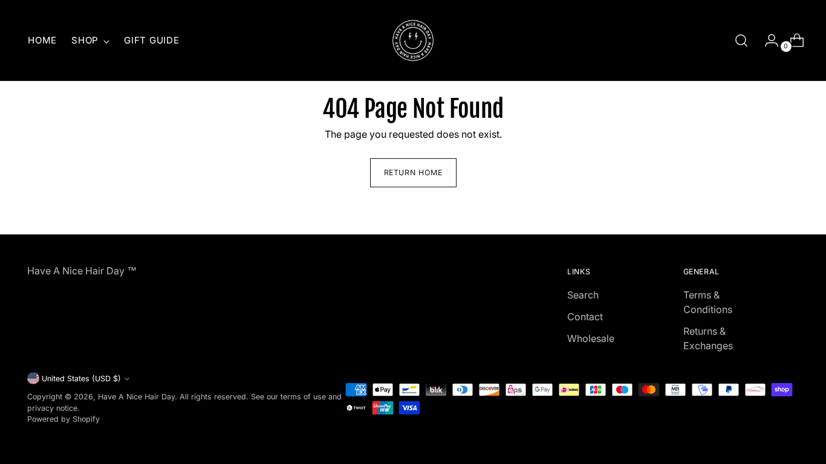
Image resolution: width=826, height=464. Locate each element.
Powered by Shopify (63, 419)
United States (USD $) (81, 378)
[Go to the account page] (767, 40)
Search (583, 295)
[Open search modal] (741, 40)
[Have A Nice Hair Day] (413, 40)
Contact (585, 317)
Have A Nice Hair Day (136, 396)
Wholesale (590, 338)
